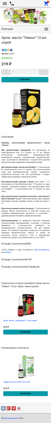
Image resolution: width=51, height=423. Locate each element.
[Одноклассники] (8, 50)
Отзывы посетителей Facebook (20, 266)
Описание (7, 136)
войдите (8, 252)
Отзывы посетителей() (16, 243)
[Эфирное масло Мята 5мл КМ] (25, 366)
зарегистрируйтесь (42, 250)
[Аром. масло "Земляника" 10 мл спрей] (25, 305)
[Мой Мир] (11, 50)
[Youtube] (19, 409)
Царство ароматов (11, 418)
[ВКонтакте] (3, 50)
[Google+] (9, 409)
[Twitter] (6, 50)
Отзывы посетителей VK (16, 259)
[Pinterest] (14, 409)
